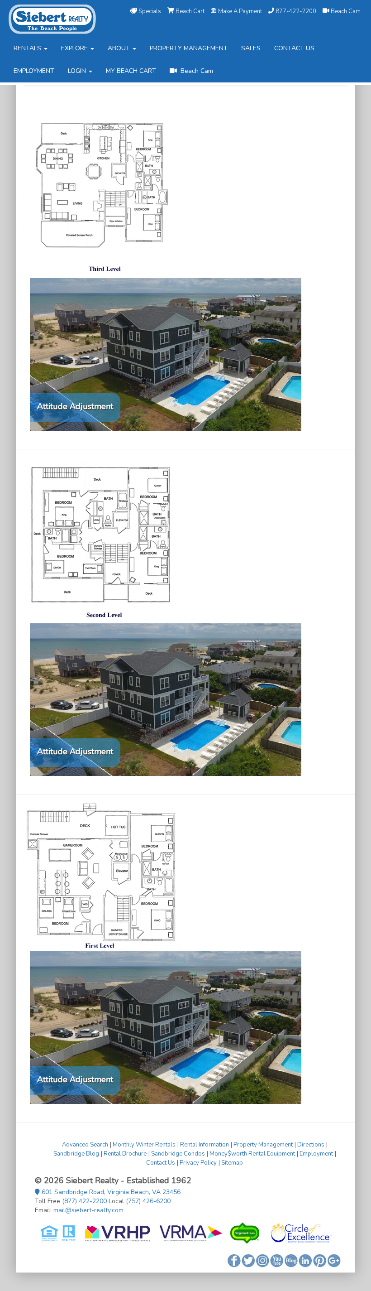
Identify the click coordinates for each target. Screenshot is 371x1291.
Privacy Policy (198, 1163)
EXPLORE (75, 48)
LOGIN (78, 71)
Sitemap (232, 1163)
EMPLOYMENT (34, 71)
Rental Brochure (125, 1154)
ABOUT (120, 48)
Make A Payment (240, 11)
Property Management (263, 1145)
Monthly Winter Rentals (144, 1145)
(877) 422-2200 (84, 1201)
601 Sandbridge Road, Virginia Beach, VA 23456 (110, 1192)
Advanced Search (85, 1145)
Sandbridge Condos (178, 1154)
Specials (149, 11)
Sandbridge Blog (76, 1154)
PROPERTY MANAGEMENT (189, 48)
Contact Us (160, 1163)
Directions (310, 1145)
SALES (251, 48)
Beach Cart (190, 11)
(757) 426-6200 (148, 1201)
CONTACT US (294, 48)
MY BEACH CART (131, 71)
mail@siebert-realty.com (88, 1210)
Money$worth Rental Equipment (252, 1154)
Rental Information (204, 1145)
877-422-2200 (296, 11)
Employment (316, 1154)
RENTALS (28, 48)
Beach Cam (345, 11)
